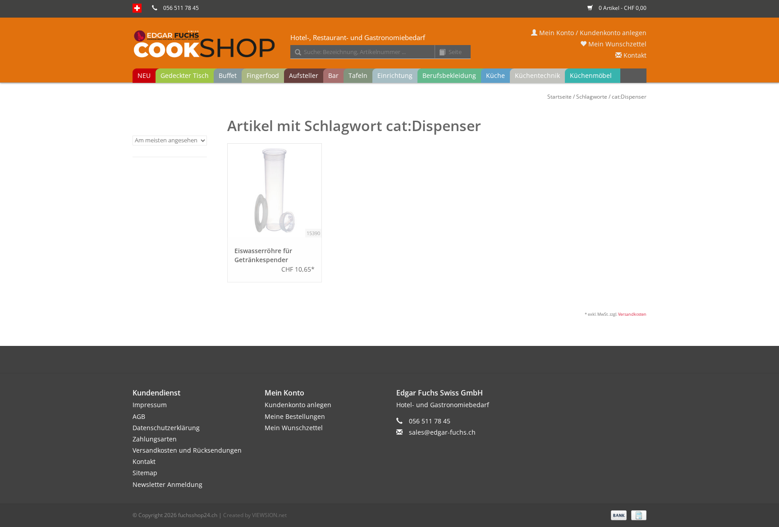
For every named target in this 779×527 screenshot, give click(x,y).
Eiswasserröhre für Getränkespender (263, 255)
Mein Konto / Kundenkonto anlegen (591, 32)
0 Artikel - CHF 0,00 (621, 8)
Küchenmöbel (591, 75)
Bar (333, 75)
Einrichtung (394, 75)
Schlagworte (591, 96)
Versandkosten (632, 314)
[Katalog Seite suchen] (439, 52)
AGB (139, 416)
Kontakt (634, 55)
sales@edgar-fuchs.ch (442, 432)
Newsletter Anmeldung (167, 484)
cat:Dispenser (629, 96)
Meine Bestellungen (295, 416)
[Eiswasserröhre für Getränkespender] (274, 190)
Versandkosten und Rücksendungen (187, 450)
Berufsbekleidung (449, 75)
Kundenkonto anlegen (298, 404)
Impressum (150, 404)
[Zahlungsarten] (618, 514)
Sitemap (145, 472)
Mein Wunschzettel (616, 44)
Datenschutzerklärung (166, 427)
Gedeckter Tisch (184, 75)
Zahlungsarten (155, 439)
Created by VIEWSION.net (255, 515)
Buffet (228, 75)
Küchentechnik (537, 75)
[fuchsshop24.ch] (389, 44)
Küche (495, 75)
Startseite (559, 96)
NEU (144, 75)
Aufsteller (303, 75)
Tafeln (357, 75)
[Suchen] (294, 52)
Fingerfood (263, 75)
